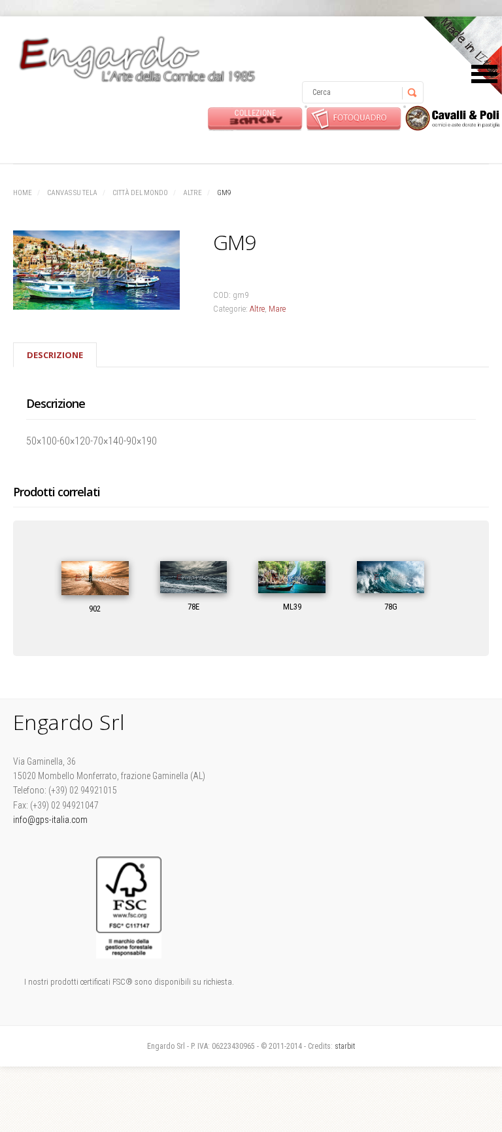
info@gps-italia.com (50, 819)
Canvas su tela (72, 193)
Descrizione (55, 355)
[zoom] (98, 272)
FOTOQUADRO (354, 118)
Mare (277, 309)
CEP (452, 118)
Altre (192, 193)
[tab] (55, 354)
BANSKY (255, 118)
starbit (345, 1046)
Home (22, 193)
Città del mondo (140, 193)
